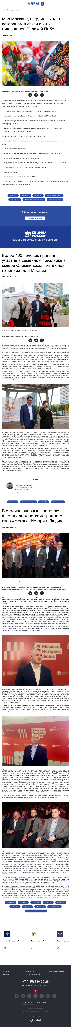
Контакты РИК (7, 974)
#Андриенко (10, 902)
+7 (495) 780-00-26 (35, 981)
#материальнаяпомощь (54, 195)
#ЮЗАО (44, 502)
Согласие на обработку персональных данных (35, 1011)
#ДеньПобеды (15, 199)
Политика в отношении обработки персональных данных (35, 1010)
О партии (6, 971)
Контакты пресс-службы (33, 974)
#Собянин (38, 195)
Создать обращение (35, 218)
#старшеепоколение (55, 199)
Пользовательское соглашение (35, 1006)
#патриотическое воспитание (36, 911)
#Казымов (36, 902)
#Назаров (27, 906)
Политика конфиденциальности (35, 1008)
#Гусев (15, 906)
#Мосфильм (40, 906)
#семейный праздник (28, 502)
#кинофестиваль (54, 906)
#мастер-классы (58, 502)
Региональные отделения (56, 971)
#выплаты (13, 195)
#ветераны (25, 195)
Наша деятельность (14, 9)
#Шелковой (60, 902)
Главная (4, 9)
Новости (24, 9)
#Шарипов (48, 902)
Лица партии (30, 971)
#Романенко (12, 502)
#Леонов (23, 902)
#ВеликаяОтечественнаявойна (34, 199)
